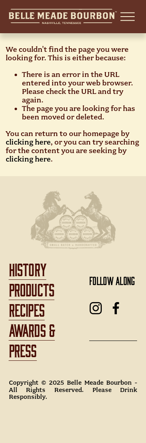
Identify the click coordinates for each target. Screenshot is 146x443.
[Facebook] (116, 308)
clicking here (28, 142)
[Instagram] (95, 308)
